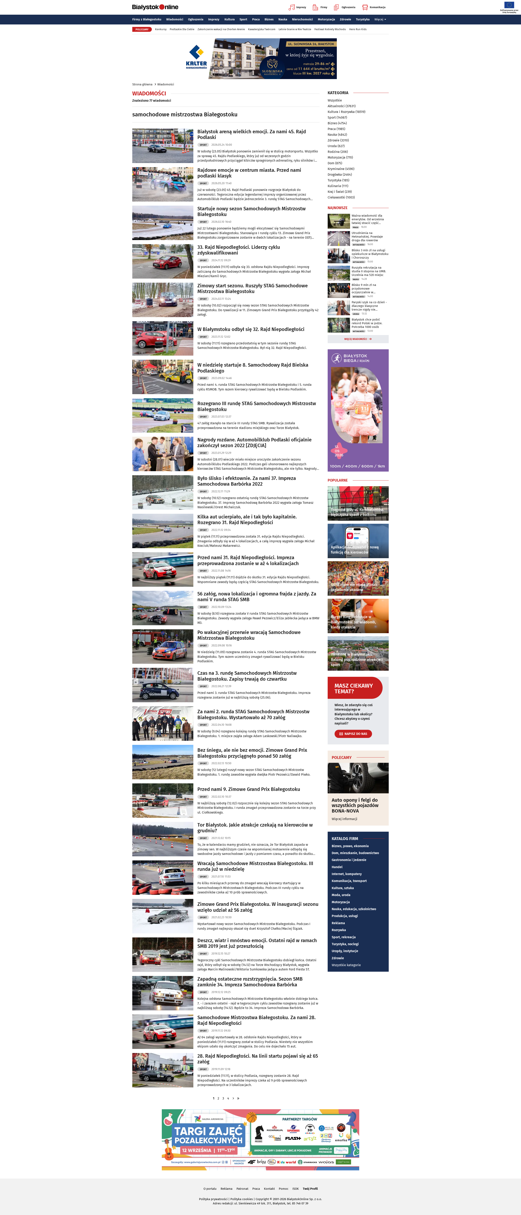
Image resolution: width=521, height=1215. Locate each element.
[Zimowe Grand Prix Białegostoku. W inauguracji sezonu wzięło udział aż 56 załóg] (162, 916)
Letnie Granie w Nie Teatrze (295, 29)
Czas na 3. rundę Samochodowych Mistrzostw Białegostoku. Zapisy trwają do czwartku (247, 676)
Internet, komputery (347, 874)
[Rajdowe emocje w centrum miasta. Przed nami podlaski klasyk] (162, 184)
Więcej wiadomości (355, 339)
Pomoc (283, 1189)
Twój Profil (310, 1189)
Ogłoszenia (348, 7)
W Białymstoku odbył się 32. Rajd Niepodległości (250, 329)
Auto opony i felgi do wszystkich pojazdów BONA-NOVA (355, 805)
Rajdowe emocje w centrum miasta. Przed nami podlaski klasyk (249, 173)
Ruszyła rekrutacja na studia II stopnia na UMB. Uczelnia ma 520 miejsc (369, 271)
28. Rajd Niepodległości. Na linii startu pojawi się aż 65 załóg (257, 1059)
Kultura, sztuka (343, 888)
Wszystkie (335, 100)
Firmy (324, 7)
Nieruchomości (302, 19)
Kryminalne (336, 169)
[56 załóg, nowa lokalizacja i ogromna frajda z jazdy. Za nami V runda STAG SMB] (162, 608)
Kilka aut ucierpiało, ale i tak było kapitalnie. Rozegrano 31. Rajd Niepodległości (247, 520)
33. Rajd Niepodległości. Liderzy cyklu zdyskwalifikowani (238, 250)
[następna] (233, 1098)
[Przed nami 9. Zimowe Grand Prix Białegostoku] (162, 800)
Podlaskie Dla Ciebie (182, 29)
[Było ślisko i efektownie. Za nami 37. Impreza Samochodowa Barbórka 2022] (162, 492)
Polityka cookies (241, 1199)
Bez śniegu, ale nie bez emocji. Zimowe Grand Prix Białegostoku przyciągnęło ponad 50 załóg (252, 753)
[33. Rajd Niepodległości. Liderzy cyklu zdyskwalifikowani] (162, 261)
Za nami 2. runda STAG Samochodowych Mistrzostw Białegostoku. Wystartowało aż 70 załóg (253, 714)
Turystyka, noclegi (345, 944)
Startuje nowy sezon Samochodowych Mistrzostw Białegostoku (251, 211)
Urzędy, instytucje (345, 951)
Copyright (262, 1199)
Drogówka (335, 174)
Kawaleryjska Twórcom (261, 29)
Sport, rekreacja (344, 937)
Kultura (229, 19)
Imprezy (301, 7)
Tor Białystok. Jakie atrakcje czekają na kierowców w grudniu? (255, 828)
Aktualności (336, 106)
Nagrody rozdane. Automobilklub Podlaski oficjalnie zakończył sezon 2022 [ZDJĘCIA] (254, 443)
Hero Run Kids (358, 29)
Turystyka (363, 19)
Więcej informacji (344, 819)
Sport (243, 19)
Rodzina (334, 152)
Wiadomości (174, 19)
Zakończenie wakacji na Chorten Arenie (221, 29)
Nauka (282, 19)
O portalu (210, 1189)
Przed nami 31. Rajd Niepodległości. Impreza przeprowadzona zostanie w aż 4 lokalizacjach (248, 560)
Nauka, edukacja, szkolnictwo (354, 909)
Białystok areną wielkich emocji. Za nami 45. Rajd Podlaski (251, 134)
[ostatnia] (238, 1098)
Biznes (269, 19)
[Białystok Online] (155, 7)
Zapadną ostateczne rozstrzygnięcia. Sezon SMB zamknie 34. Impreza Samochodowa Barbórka (250, 982)
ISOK (295, 1189)
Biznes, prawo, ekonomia (350, 846)
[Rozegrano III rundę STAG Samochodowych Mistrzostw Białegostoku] (162, 415)
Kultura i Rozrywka (341, 112)
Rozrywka (339, 930)
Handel (337, 867)
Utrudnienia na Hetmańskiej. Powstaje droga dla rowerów (367, 236)
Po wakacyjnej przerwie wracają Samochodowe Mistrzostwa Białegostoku (249, 635)
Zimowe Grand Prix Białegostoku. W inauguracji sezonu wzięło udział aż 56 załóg (258, 907)
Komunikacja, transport (349, 881)
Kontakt (269, 1189)
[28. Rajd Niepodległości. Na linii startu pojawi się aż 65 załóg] (162, 1070)
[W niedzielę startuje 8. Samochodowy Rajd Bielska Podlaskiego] (162, 377)
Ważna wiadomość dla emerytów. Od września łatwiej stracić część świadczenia (368, 219)
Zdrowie (345, 19)
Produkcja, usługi (345, 916)
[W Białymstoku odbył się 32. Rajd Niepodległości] (162, 338)
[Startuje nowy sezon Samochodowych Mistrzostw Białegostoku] (162, 223)
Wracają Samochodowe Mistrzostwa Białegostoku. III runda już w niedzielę (255, 866)
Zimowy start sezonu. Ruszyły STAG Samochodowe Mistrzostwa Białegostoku (252, 288)
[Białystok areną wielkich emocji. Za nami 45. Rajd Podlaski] (162, 146)
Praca (256, 19)
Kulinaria (334, 186)
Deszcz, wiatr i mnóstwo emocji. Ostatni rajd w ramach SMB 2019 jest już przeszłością (257, 943)
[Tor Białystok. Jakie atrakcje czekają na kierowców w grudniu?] (162, 839)
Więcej (378, 19)
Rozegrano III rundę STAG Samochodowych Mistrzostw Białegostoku (256, 406)
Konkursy (160, 29)
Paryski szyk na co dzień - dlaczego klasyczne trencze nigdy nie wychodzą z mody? (369, 305)
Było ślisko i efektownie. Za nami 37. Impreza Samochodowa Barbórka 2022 (246, 481)
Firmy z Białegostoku (146, 19)
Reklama (338, 923)
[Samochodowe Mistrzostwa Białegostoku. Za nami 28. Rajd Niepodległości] (162, 1031)
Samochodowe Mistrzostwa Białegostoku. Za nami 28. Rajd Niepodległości (256, 1020)
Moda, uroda (341, 895)
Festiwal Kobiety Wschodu (330, 29)
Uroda (332, 146)
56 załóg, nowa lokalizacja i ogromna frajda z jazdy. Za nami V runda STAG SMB (256, 597)
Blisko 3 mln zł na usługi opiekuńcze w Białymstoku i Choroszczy (370, 253)
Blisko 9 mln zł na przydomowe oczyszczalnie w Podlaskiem (364, 288)
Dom (331, 163)
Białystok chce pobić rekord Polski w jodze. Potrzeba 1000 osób (367, 323)
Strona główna (142, 84)
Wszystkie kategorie (346, 965)
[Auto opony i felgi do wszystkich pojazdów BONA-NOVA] (358, 778)
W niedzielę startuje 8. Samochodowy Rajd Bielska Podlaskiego (252, 368)
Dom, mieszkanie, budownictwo (355, 853)
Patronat (242, 1189)
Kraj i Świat (336, 192)
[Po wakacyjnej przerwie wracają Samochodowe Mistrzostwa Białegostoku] (162, 646)
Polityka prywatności (213, 1199)
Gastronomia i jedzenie (349, 860)
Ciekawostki (336, 197)
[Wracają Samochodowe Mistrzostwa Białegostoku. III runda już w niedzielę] (162, 877)
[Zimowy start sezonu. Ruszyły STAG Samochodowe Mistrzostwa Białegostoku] (162, 300)
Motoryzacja (326, 19)
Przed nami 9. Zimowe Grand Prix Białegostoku (248, 789)
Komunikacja (377, 7)
